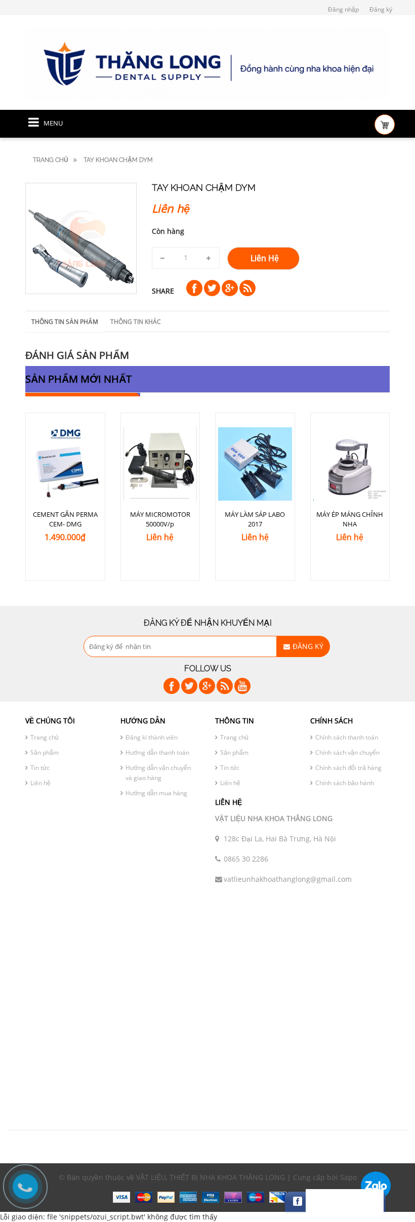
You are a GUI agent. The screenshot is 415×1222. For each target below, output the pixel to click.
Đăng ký (380, 9)
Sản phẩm (44, 752)
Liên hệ (40, 783)
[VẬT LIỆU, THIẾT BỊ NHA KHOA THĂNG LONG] (207, 63)
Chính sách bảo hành (344, 783)
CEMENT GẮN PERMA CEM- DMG (65, 519)
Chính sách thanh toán (346, 737)
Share (163, 291)
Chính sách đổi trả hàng (348, 767)
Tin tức (40, 767)
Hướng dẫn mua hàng (156, 793)
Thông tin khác (135, 321)
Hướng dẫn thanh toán (157, 752)
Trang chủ (50, 160)
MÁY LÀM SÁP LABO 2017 (255, 519)
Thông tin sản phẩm (64, 321)
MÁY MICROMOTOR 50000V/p (160, 519)
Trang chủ (44, 737)
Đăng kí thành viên (152, 737)
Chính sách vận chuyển (347, 752)
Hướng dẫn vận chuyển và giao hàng (158, 772)
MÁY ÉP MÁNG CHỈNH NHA (349, 519)
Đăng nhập (343, 9)
